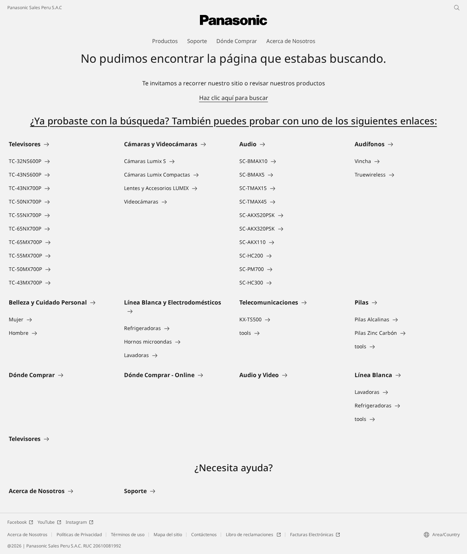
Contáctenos (204, 534)
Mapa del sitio (168, 534)
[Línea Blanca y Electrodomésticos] (176, 311)
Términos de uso (127, 534)
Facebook (17, 522)
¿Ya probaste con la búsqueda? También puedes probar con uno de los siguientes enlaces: (233, 120)
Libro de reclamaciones (250, 534)
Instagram (76, 522)
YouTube (46, 522)
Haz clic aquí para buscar (233, 98)
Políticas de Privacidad (79, 534)
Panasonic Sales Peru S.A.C (34, 7)
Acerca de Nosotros (27, 534)
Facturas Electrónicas (311, 534)
